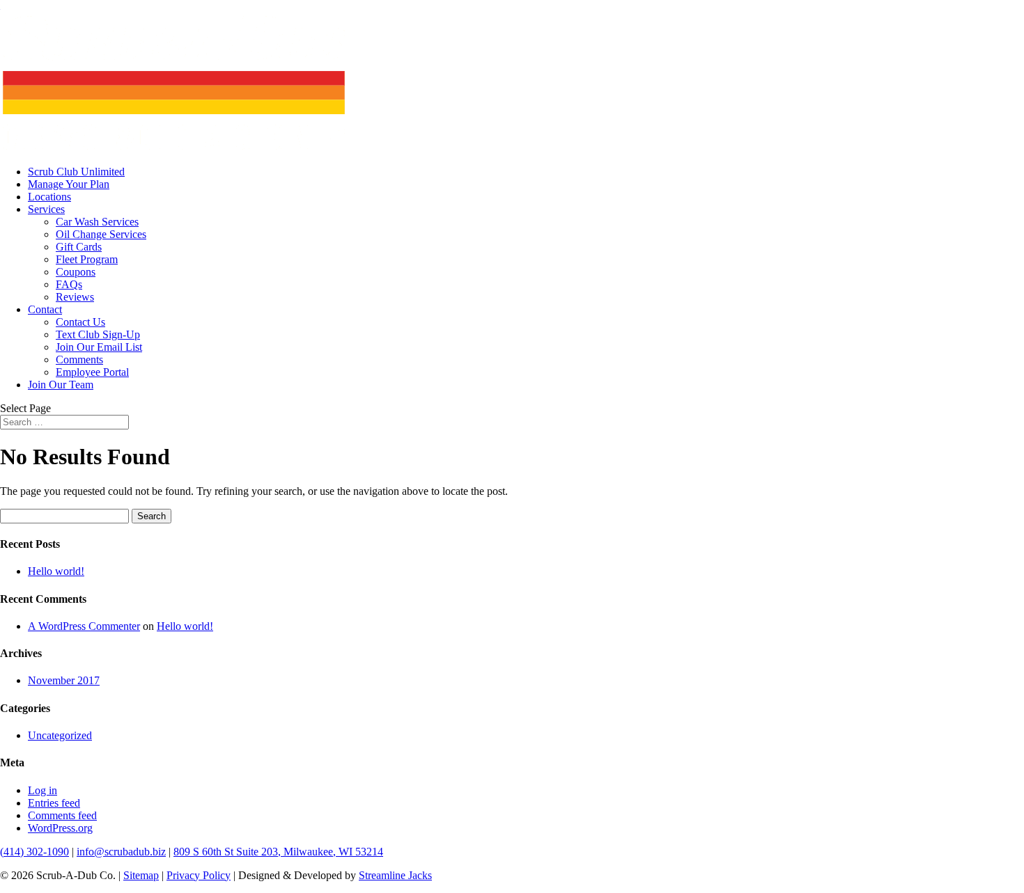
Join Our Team (60, 384)
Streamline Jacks (395, 875)
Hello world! (56, 571)
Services (46, 209)
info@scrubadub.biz (121, 852)
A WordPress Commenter (84, 626)
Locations (49, 197)
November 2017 (64, 680)
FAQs (69, 284)
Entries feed (54, 803)
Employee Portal (92, 372)
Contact (45, 309)
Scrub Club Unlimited (76, 171)
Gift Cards (79, 247)
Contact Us (80, 322)
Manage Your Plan (68, 184)
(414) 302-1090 (34, 852)
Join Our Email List (99, 347)
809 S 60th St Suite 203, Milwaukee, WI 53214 (278, 852)
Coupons (75, 272)
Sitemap (141, 875)
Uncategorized (60, 735)
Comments (79, 359)
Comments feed (62, 815)
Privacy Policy (198, 875)
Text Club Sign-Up (98, 334)
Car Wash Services (97, 222)
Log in (42, 790)
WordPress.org (60, 828)
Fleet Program (87, 259)
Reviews (75, 297)
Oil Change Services (101, 234)
